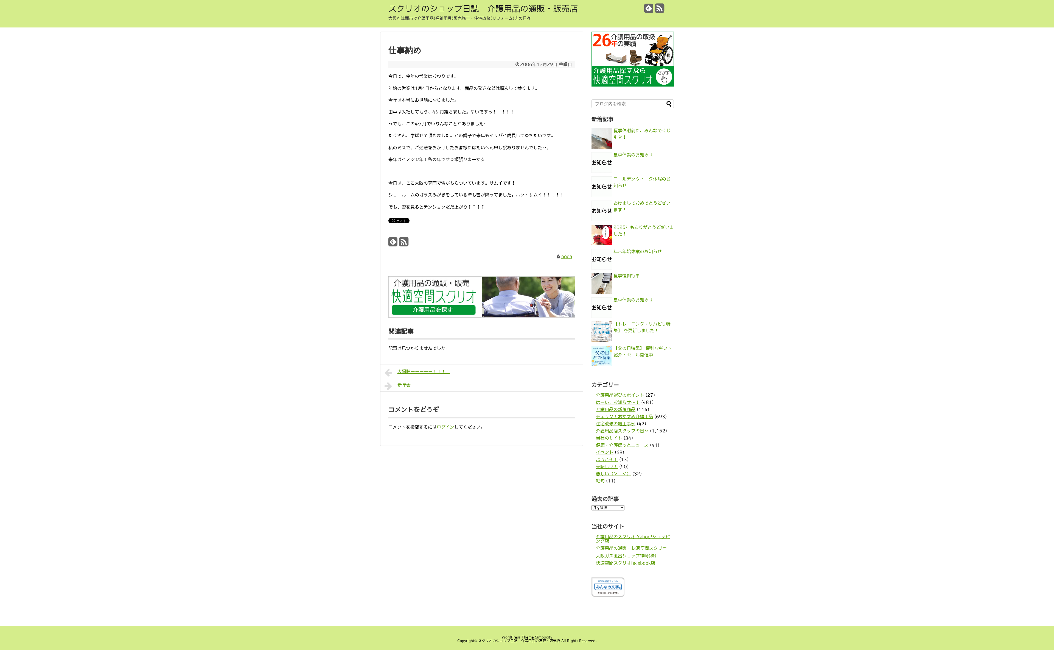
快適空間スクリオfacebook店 (625, 563)
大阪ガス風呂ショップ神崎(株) (626, 556)
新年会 (404, 385)
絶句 (600, 481)
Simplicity (543, 637)
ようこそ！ (607, 459)
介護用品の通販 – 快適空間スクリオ (631, 548)
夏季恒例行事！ (628, 275)
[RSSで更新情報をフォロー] (659, 10)
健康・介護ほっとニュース (622, 445)
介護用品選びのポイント (620, 395)
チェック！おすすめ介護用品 (624, 416)
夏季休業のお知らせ (633, 154)
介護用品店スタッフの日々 (622, 431)
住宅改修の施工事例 (615, 423)
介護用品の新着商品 (615, 409)
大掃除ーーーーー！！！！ (423, 371)
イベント (604, 452)
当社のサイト (609, 438)
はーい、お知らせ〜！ (618, 402)
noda (566, 256)
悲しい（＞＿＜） (613, 473)
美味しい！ (607, 466)
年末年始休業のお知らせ (637, 251)
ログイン (445, 427)
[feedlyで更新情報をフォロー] (649, 10)
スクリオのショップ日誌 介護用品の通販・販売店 (483, 8)
